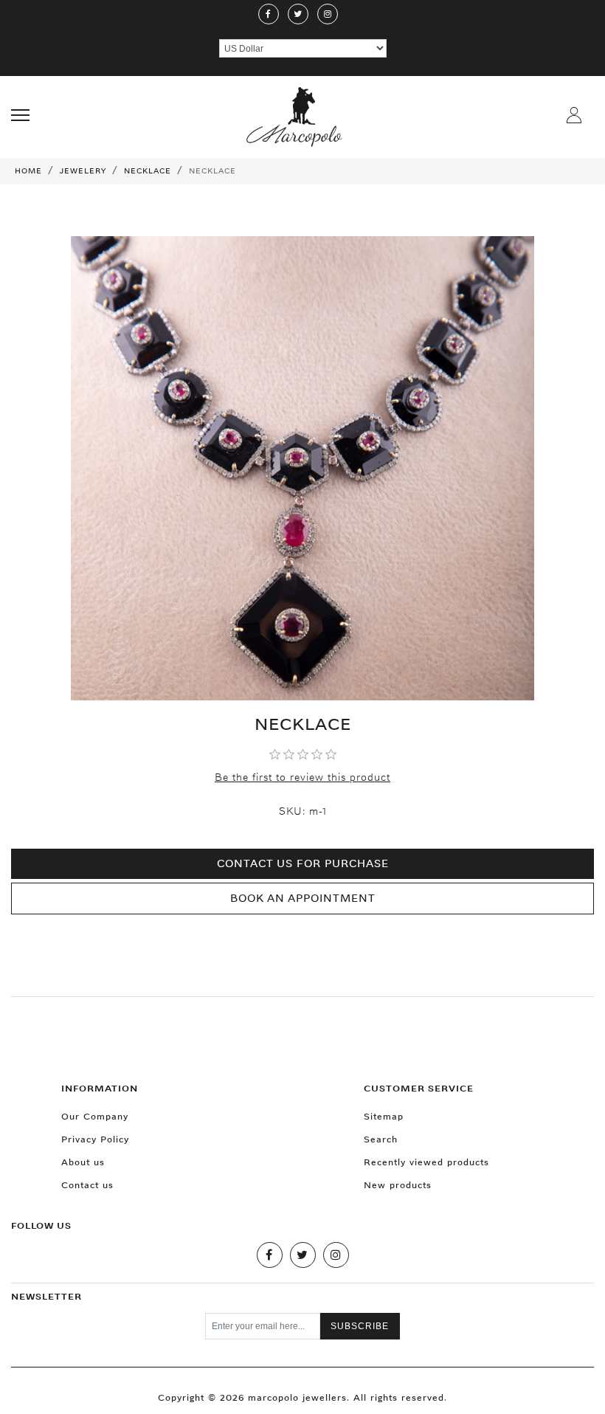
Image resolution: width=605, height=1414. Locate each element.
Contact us (87, 1185)
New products (398, 1185)
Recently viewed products (426, 1162)
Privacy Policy (95, 1139)
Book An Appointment (303, 898)
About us (83, 1162)
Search (381, 1139)
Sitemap (384, 1116)
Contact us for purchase (303, 863)
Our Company (94, 1116)
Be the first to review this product (302, 777)
